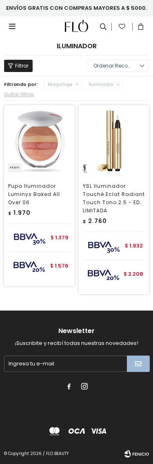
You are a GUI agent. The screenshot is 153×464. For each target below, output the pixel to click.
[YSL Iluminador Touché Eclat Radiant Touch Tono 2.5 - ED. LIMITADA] (114, 140)
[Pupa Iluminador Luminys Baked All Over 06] (39, 140)
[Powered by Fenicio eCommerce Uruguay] (136, 454)
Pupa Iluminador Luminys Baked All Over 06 (34, 194)
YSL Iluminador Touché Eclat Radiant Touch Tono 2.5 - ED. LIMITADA (114, 198)
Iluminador (101, 84)
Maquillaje (60, 84)
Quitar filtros (19, 94)
